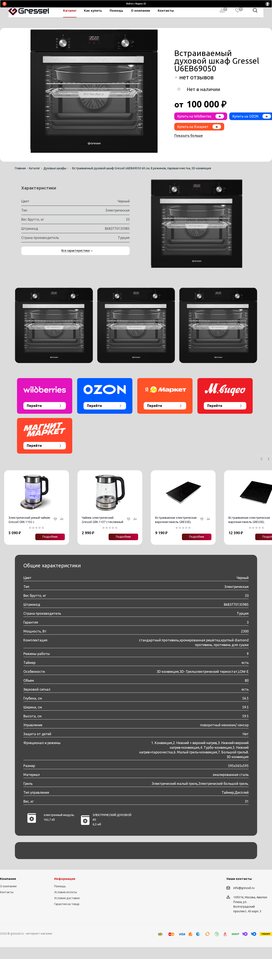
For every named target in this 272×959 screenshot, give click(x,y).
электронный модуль (59, 815)
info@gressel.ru (244, 888)
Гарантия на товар (66, 904)
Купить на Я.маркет (197, 127)
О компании (8, 886)
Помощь (60, 886)
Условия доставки (67, 898)
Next (268, 459)
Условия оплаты (65, 892)
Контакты (7, 892)
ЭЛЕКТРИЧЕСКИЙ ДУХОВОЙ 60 (112, 817)
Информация (64, 878)
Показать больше (188, 135)
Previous (261, 459)
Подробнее (50, 536)
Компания (8, 878)
